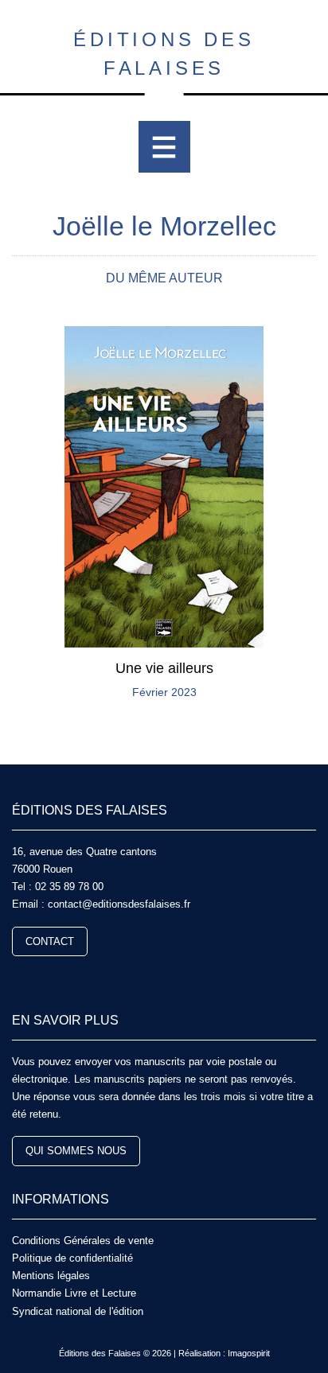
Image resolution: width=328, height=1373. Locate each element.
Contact (49, 941)
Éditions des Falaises (164, 54)
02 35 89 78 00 (69, 887)
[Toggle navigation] (164, 147)
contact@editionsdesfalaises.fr (119, 904)
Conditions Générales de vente (83, 1241)
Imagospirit (249, 1353)
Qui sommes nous (76, 1151)
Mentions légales (51, 1276)
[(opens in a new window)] (18, 978)
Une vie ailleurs (164, 668)
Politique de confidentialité (72, 1258)
